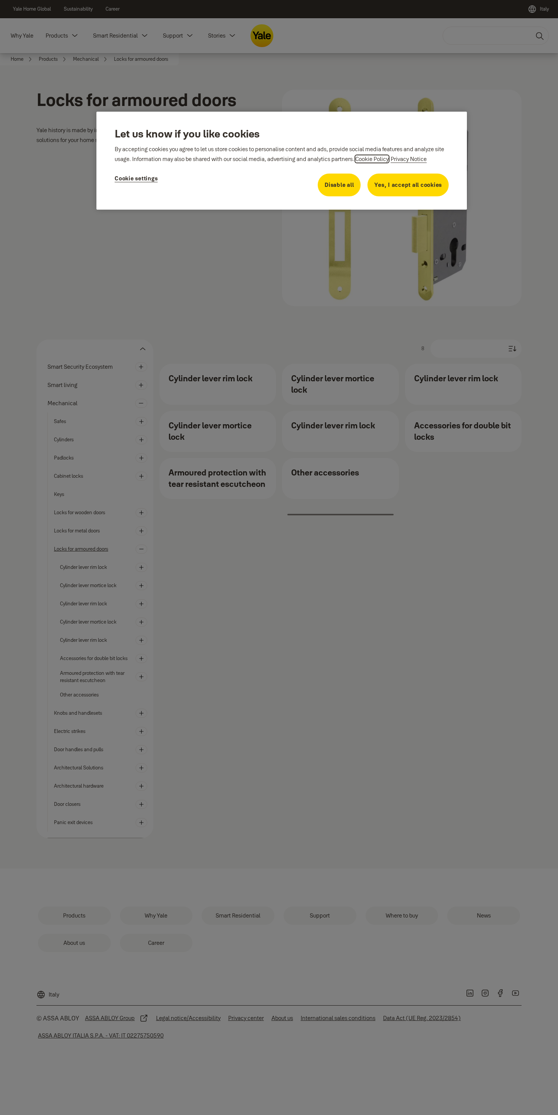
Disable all (339, 184)
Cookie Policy (372, 159)
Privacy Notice (409, 159)
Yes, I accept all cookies (408, 184)
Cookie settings (136, 178)
